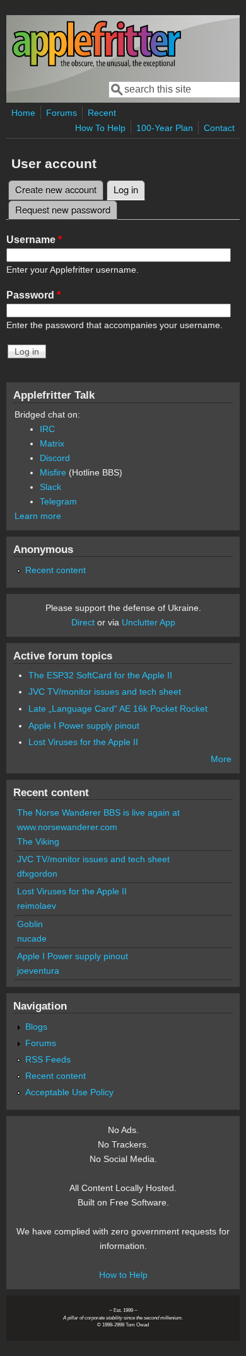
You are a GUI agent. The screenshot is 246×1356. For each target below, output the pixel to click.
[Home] (96, 65)
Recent (102, 113)
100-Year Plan (164, 128)
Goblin (30, 924)
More (221, 759)
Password (33, 295)
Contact (219, 128)
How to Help (123, 1275)
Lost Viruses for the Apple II (83, 742)
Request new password (62, 209)
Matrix (52, 443)
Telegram (58, 501)
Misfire (53, 472)
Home (23, 113)
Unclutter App (148, 622)
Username (34, 239)
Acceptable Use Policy (69, 1092)
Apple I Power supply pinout (83, 726)
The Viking (38, 841)
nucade (32, 938)
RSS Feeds (48, 1059)
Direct (83, 622)
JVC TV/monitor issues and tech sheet (104, 692)
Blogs (36, 1027)
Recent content (55, 570)
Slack (50, 487)
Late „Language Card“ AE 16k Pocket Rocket (118, 709)
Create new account (56, 189)
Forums (61, 113)
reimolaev (36, 906)
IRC (47, 429)
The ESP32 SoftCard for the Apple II (100, 675)
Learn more (38, 516)
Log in (129, 189)
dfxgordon (37, 874)
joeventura (38, 971)
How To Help (100, 128)
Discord (55, 458)
